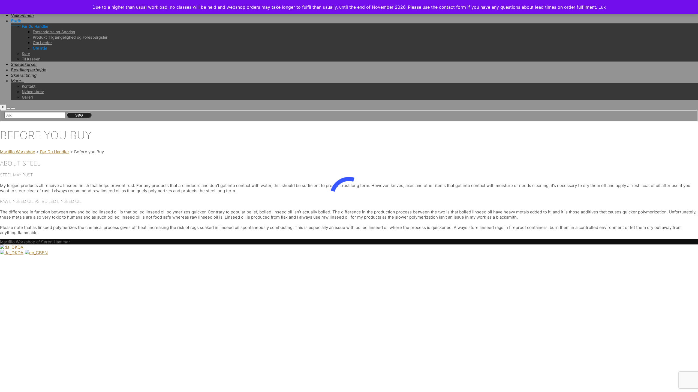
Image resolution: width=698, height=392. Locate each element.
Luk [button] (602, 7)
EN (45, 252)
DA (20, 247)
